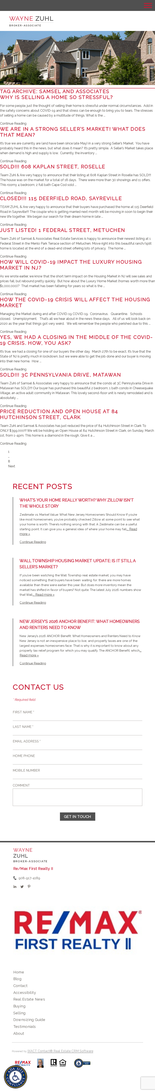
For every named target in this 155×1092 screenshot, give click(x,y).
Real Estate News (29, 999)
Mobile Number (26, 770)
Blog (17, 979)
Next (11, 466)
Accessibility (24, 992)
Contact (20, 986)
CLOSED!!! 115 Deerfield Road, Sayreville (61, 198)
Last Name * (23, 727)
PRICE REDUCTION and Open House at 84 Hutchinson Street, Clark (59, 414)
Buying (19, 1006)
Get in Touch (77, 816)
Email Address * (27, 741)
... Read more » (43, 595)
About (18, 1033)
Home (18, 972)
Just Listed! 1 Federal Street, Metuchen (62, 230)
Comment (21, 785)
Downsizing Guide (29, 1020)
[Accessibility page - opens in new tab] (82, 1065)
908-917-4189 (29, 878)
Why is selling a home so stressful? (56, 97)
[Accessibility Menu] (15, 1077)
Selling (19, 1013)
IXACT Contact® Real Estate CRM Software (60, 1051)
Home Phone (24, 756)
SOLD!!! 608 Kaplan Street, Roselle (53, 167)
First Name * (23, 712)
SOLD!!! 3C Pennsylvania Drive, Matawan (60, 375)
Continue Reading (13, 123)
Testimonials (24, 1026)
